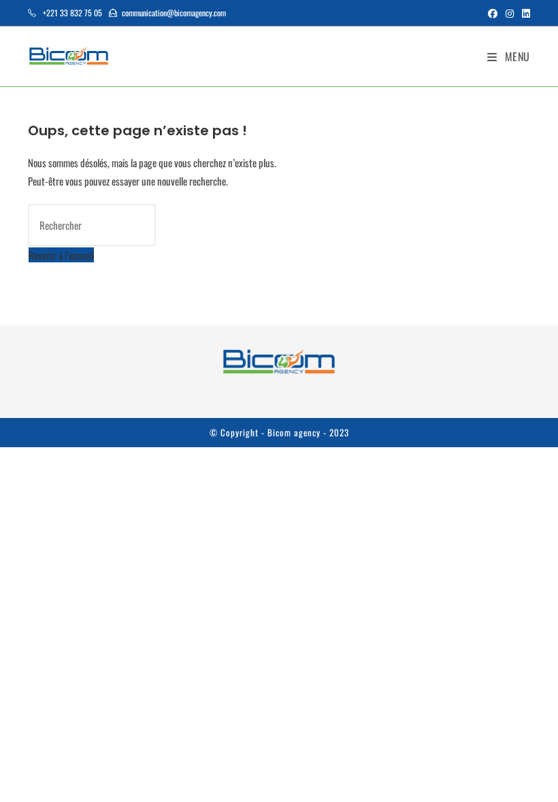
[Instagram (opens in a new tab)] (510, 13)
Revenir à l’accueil (61, 254)
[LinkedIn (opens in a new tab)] (524, 13)
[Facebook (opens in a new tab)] (493, 13)
